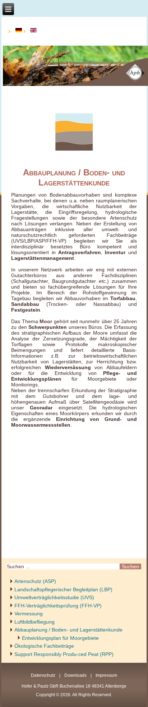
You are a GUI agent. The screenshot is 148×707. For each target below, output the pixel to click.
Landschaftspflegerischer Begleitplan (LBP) (63, 589)
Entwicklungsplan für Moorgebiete (60, 638)
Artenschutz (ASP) (35, 581)
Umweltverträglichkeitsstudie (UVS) (54, 597)
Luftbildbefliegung (34, 622)
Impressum (106, 675)
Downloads (75, 675)
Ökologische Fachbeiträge (44, 646)
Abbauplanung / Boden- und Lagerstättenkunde (68, 630)
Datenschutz (43, 675)
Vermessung (28, 613)
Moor (46, 321)
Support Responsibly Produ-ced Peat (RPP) (64, 654)
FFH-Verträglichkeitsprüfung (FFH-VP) (58, 606)
